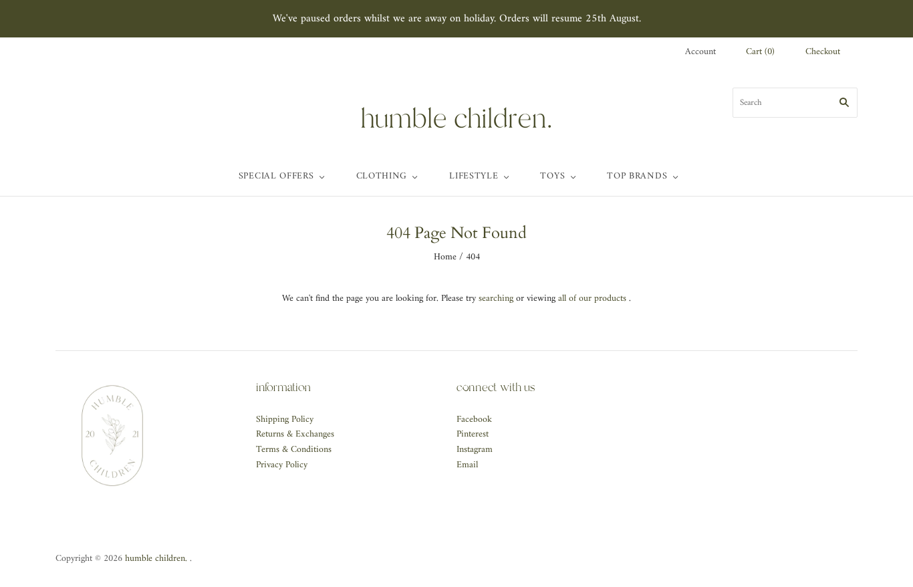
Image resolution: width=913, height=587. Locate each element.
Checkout (822, 52)
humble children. (156, 558)
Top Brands (637, 176)
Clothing (382, 176)
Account (700, 51)
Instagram (474, 449)
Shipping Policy (284, 419)
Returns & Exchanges (295, 434)
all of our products (592, 298)
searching (496, 298)
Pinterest (472, 434)
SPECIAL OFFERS (276, 176)
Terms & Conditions (294, 449)
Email (467, 465)
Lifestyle (473, 176)
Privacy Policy (281, 465)
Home (445, 257)
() (760, 52)
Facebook (474, 419)
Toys (552, 176)
